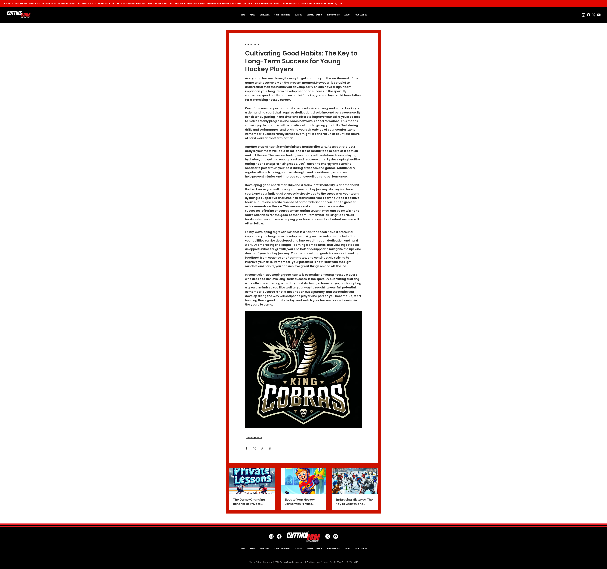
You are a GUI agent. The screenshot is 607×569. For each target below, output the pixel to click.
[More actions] (360, 44)
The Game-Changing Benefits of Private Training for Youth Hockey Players (249, 502)
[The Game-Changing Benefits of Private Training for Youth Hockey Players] (252, 481)
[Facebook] (588, 15)
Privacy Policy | (255, 562)
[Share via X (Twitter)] (254, 448)
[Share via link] (262, 448)
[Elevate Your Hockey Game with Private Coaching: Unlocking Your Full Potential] (303, 481)
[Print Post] (269, 448)
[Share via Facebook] (246, 448)
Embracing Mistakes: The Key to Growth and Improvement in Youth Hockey (354, 502)
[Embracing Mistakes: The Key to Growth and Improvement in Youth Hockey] (355, 481)
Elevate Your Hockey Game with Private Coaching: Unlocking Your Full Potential (303, 502)
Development (254, 437)
